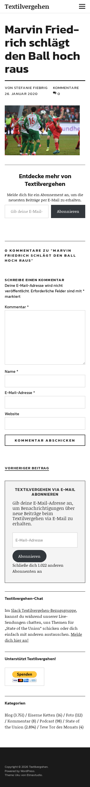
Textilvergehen (27, 6)
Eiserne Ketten (41, 715)
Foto (70, 715)
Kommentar (17, 307)
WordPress (27, 771)
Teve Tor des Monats (59, 727)
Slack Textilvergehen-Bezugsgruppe (43, 610)
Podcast (47, 721)
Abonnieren (68, 211)
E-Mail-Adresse (20, 392)
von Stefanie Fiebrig (26, 87)
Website (12, 414)
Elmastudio (34, 775)
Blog (8, 715)
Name (11, 371)
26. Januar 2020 (21, 93)
